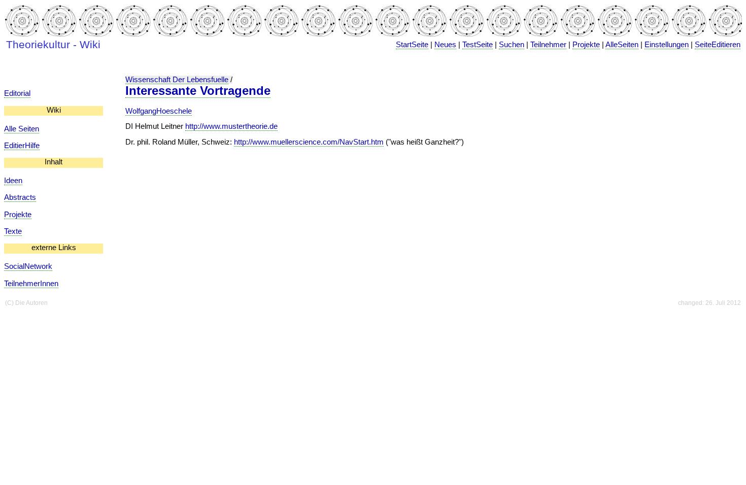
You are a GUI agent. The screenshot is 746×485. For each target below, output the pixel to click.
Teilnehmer (548, 45)
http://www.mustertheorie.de (231, 126)
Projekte (586, 45)
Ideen (13, 181)
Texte (13, 231)
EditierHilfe (22, 146)
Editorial (17, 93)
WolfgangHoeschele (158, 111)
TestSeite (477, 45)
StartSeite (412, 45)
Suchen (511, 45)
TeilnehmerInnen (31, 284)
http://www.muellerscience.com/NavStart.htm (309, 142)
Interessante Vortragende (197, 90)
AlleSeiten (621, 45)
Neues (445, 45)
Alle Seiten (21, 129)
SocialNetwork (28, 266)
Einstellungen (667, 45)
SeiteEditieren (717, 45)
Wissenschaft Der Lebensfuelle (176, 80)
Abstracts (20, 197)
